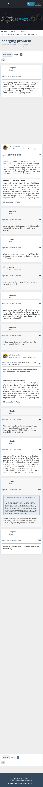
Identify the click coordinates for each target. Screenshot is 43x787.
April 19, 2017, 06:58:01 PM (11, 76)
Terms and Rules (19, 783)
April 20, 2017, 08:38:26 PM (11, 335)
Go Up (5, 757)
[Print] (3, 60)
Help (9, 783)
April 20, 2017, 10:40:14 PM (11, 419)
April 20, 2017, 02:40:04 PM (11, 276)
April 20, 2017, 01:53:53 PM (11, 248)
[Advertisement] (21, 120)
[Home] (8, 3)
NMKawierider (28, 34)
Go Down (7, 54)
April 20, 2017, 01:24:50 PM (11, 219)
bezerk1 (12, 267)
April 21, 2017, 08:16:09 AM (11, 490)
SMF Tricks (24, 778)
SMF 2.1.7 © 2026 (14, 780)
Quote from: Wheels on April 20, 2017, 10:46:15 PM (21, 497)
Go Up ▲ (31, 783)
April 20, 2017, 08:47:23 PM (11, 362)
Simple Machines (26, 780)
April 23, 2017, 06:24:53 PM (11, 540)
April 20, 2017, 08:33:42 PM (11, 303)
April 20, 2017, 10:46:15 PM (11, 449)
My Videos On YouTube (11, 202)
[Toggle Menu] (4, 4)
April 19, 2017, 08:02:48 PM (11, 155)
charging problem (16, 41)
